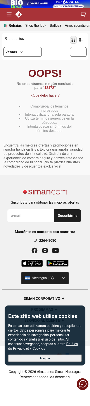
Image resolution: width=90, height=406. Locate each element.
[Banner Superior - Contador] (45, 4)
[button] (9, 14)
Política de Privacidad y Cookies (43, 346)
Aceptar (45, 358)
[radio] (73, 40)
